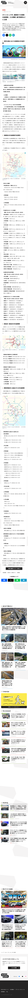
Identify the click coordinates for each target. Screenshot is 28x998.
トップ (2, 952)
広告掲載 (11, 989)
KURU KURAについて (5, 989)
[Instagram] (25, 976)
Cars (6, 952)
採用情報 (2, 991)
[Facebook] (3, 35)
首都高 (19, 572)
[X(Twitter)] (22, 976)
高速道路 (4, 572)
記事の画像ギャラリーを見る (14, 568)
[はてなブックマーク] (13, 35)
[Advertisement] (14, 774)
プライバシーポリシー (19, 989)
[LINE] (10, 35)
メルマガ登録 (14, 967)
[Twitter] (7, 35)
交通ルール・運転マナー (12, 572)
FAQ (7, 991)
